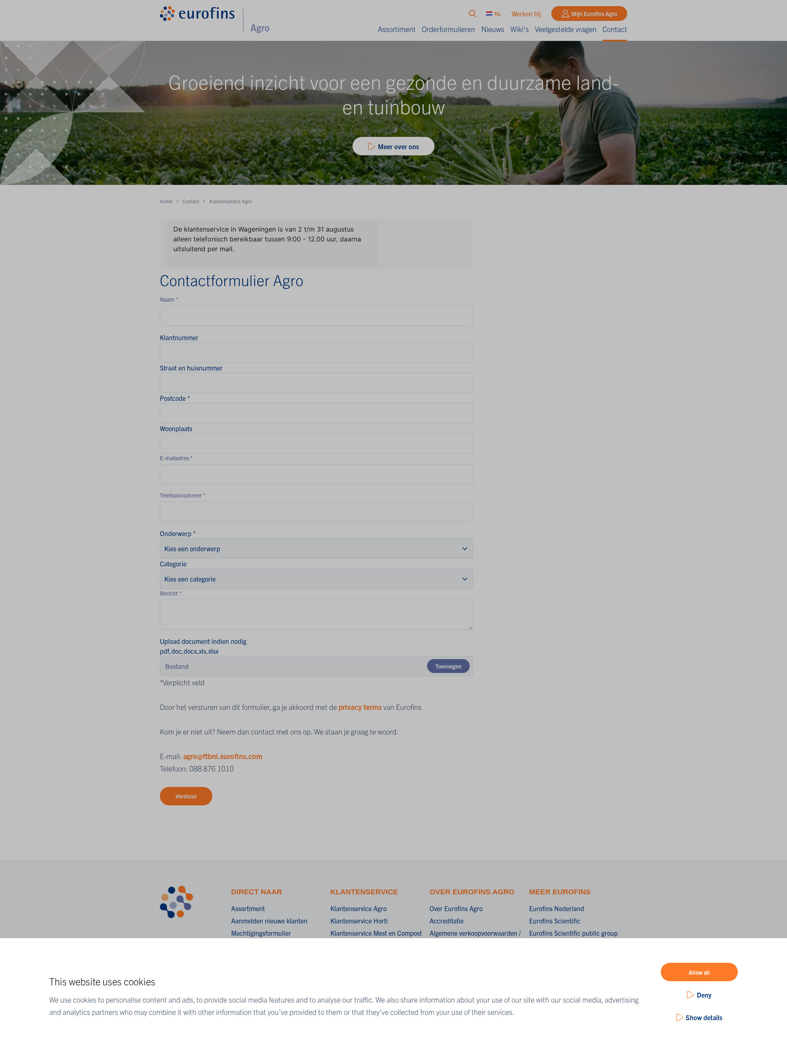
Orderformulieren (448, 29)
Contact (615, 29)
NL (497, 13)
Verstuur (186, 796)
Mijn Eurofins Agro (594, 13)
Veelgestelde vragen (565, 29)
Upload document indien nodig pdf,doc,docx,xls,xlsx (203, 646)
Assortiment (397, 29)
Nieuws (492, 29)
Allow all (699, 972)
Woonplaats (176, 428)
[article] (316, 244)
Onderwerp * (178, 533)
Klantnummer (179, 337)
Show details (704, 1017)
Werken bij (526, 13)
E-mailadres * (176, 458)
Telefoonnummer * (182, 495)
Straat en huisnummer (191, 368)
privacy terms (360, 707)
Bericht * (171, 593)
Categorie (173, 563)
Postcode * (175, 398)
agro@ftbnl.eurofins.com (222, 756)
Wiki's (519, 29)
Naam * (169, 299)
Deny (704, 995)
